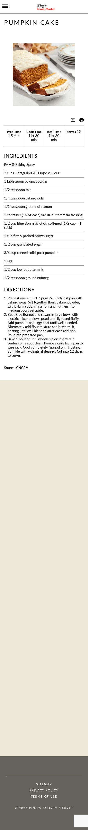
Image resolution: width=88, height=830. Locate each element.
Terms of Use (44, 796)
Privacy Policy (44, 790)
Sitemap (44, 784)
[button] (71, 121)
